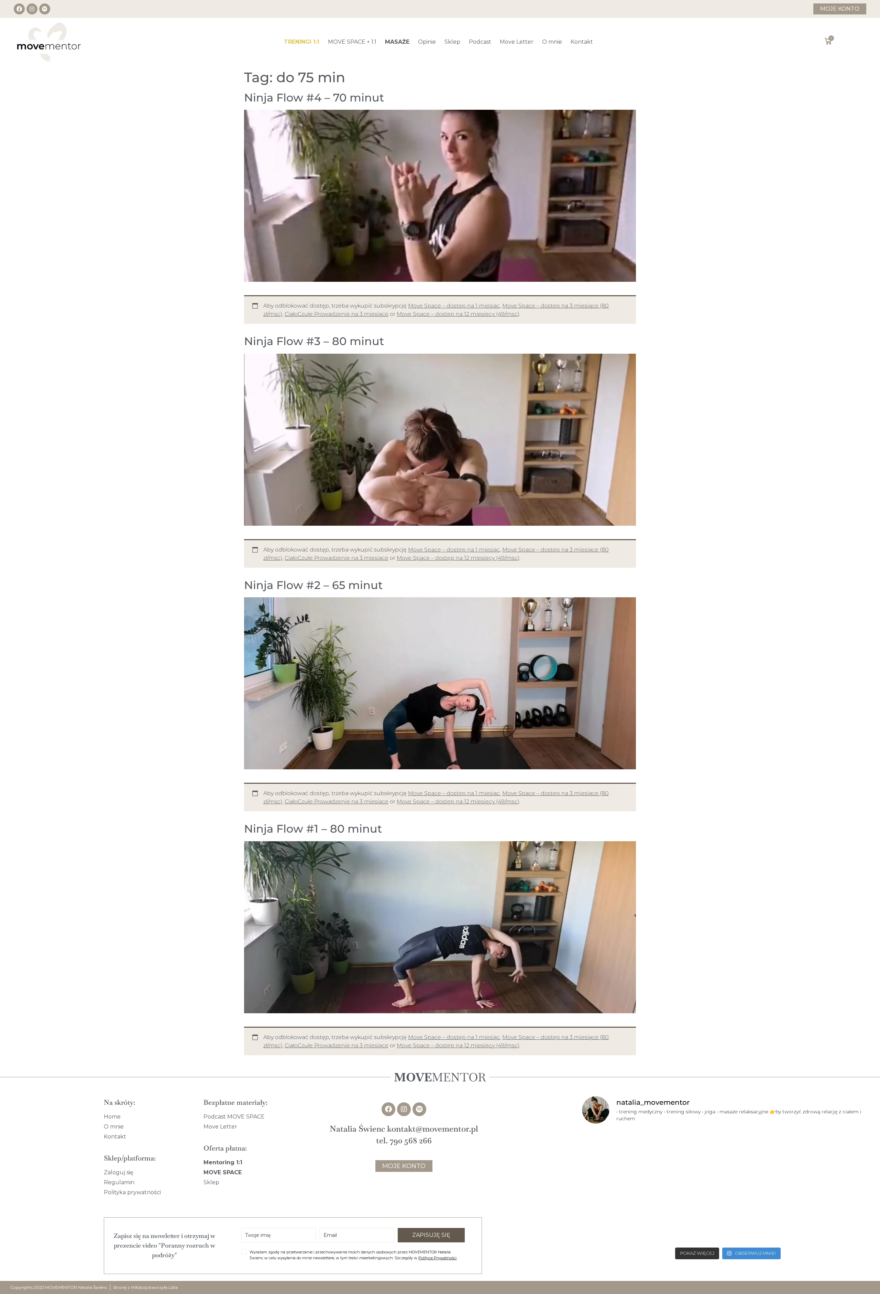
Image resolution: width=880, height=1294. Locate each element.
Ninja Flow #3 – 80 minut (314, 341)
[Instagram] (31, 8)
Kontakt (582, 42)
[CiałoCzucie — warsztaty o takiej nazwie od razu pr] (826, 1215)
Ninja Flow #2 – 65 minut (313, 585)
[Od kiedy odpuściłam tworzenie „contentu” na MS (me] (728, 1158)
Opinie (427, 42)
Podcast (480, 42)
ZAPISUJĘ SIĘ (431, 1235)
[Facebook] (19, 8)
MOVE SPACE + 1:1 (352, 42)
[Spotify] (44, 8)
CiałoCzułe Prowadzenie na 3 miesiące (336, 314)
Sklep (452, 42)
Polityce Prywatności (437, 1257)
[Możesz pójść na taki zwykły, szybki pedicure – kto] (826, 1158)
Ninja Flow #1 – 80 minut (313, 828)
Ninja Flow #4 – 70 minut (314, 97)
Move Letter (517, 42)
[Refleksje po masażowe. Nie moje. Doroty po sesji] (728, 1215)
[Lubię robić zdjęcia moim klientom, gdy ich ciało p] (629, 1158)
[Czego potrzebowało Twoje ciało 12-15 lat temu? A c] (629, 1215)
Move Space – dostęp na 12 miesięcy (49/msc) (458, 314)
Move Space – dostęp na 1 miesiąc (454, 305)
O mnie (552, 42)
